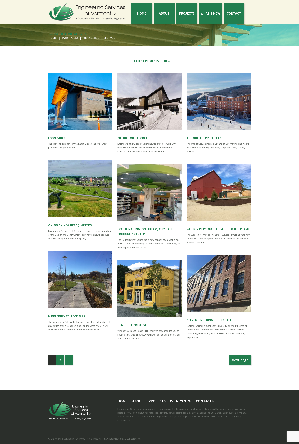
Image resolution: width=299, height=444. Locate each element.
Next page (240, 359)
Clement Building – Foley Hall (209, 320)
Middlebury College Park (66, 316)
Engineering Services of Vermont (68, 438)
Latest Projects (146, 61)
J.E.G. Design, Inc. (132, 438)
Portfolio (70, 38)
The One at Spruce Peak (204, 138)
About (164, 13)
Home (141, 13)
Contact (234, 13)
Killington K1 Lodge (132, 138)
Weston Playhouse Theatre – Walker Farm (218, 229)
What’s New (210, 13)
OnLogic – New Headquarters (70, 225)
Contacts (205, 401)
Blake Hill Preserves (132, 325)
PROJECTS (187, 13)
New (167, 61)
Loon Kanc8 (56, 138)
